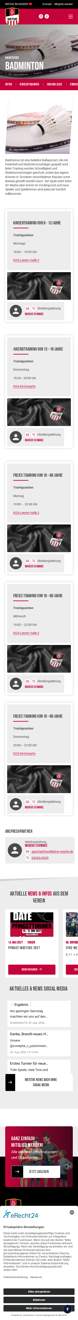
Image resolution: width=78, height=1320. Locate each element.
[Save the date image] (31, 924)
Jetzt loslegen (39, 1171)
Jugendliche (54, 84)
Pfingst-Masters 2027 (24, 948)
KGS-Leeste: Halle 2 (26, 260)
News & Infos (40, 893)
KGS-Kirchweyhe (24, 386)
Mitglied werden (63, 4)
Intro (8, 84)
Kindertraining (29, 84)
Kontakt (47, 4)
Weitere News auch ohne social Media (41, 1082)
